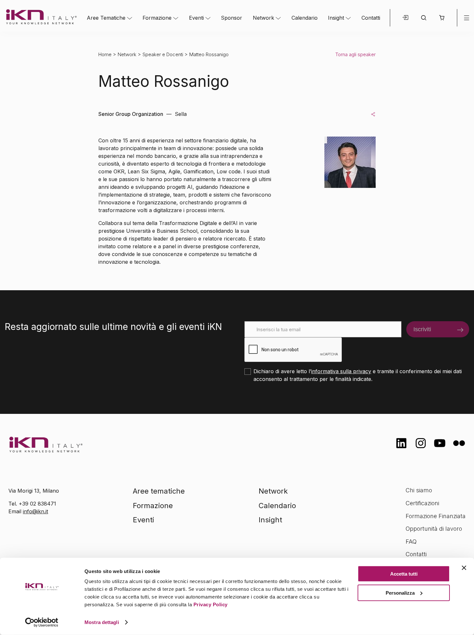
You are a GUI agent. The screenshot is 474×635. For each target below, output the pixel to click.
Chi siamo (419, 490)
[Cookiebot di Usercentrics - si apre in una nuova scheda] (42, 622)
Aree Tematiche (106, 18)
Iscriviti (422, 329)
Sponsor (231, 18)
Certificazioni (422, 503)
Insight (336, 18)
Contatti (370, 18)
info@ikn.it (35, 511)
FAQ (411, 541)
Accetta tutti (404, 574)
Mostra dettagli (101, 622)
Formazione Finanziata (436, 516)
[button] (441, 18)
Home (105, 54)
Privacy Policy (210, 604)
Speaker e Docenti (163, 54)
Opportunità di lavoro (434, 528)
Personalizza (400, 592)
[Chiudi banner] (464, 568)
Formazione (157, 18)
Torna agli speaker (355, 54)
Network (263, 18)
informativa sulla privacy (341, 371)
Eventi (196, 18)
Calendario (304, 18)
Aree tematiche (159, 491)
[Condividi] (373, 114)
